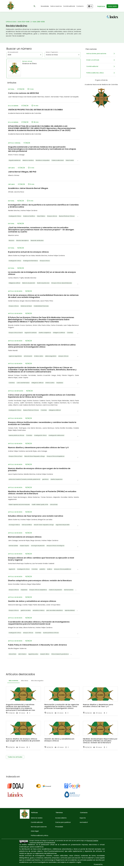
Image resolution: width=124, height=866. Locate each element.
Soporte (83, 818)
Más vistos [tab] (24, 681)
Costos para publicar (63, 822)
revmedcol (84, 822)
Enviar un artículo (92, 60)
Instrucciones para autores (96, 53)
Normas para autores (39, 827)
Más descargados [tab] (37, 681)
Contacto (79, 6)
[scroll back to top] (118, 862)
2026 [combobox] (9, 55)
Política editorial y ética (95, 73)
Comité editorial (69, 6)
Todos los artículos (15, 757)
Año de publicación (13, 52)
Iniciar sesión (112, 6)
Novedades (45, 6)
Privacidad (59, 827)
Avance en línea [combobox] (52, 55)
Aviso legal (35, 831)
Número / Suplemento (52, 52)
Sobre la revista (36, 818)
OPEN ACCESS (11, 22)
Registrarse (101, 6)
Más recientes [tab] (13, 681)
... (77, 160)
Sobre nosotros (56, 6)
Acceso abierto (61, 818)
